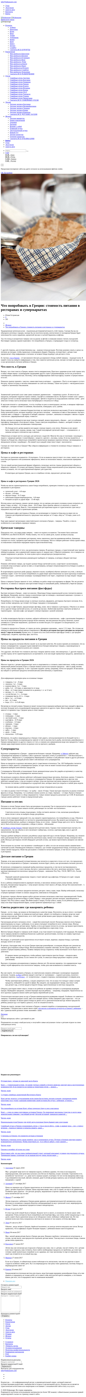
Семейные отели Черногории (21, 98)
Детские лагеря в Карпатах (20, 112)
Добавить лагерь (11, 1346)
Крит (12, 42)
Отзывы (8, 1334)
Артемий (8, 1184)
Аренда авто (10, 10)
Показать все (10, 1281)
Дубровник (14, 38)
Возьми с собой (16, 126)
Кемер (12, 40)
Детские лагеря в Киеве (19, 110)
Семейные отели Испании (20, 88)
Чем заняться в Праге (18, 66)
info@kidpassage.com (9, 2)
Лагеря (8, 102)
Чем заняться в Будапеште (20, 58)
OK (2, 173)
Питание (13, 124)
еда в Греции (14, 358)
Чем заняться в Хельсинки (20, 72)
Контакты (9, 12)
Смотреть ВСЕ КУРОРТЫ (20, 50)
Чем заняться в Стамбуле (19, 70)
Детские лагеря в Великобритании (23, 106)
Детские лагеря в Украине (20, 108)
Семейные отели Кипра (19, 90)
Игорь (7, 1209)
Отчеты (8, 1338)
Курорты (8, 25)
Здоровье (13, 122)
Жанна (8, 1197)
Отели (7, 76)
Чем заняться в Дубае (18, 62)
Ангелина (9, 1168)
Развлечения (10, 52)
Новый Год (14, 132)
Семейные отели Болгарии (20, 80)
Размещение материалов (14, 1352)
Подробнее (8, 173)
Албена (13, 27)
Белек (12, 31)
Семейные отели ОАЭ (18, 92)
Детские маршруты (17, 118)
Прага (12, 44)
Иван (7, 1232)
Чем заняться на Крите (18, 64)
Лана (7, 1223)
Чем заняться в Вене (17, 60)
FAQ (7, 1354)
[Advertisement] (43, 1054)
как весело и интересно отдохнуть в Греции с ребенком (59, 1008)
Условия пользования (13, 1348)
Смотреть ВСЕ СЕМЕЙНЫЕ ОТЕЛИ (24, 100)
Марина (8, 1258)
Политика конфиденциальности (17, 1350)
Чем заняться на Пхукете (19, 68)
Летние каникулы (16, 135)
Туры (7, 6)
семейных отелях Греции (12, 828)
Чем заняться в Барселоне (19, 54)
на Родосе (21, 977)
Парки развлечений (17, 120)
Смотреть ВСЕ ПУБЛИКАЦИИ (22, 139)
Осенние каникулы (17, 137)
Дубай (12, 35)
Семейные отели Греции (19, 84)
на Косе (19, 975)
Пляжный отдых (16, 128)
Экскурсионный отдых (19, 130)
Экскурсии (9, 8)
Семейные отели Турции (19, 96)
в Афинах (64, 753)
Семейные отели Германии (20, 82)
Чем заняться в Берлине (19, 56)
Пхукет (12, 46)
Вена (12, 33)
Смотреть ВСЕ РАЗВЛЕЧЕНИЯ (22, 74)
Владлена (9, 1244)
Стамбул (13, 48)
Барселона (14, 29)
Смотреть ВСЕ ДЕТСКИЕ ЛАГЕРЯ (23, 114)
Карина (8, 1269)
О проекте (9, 1342)
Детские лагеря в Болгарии (20, 104)
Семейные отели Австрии (20, 78)
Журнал (8, 116)
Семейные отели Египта (19, 86)
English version (10, 1356)
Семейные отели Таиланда (20, 94)
